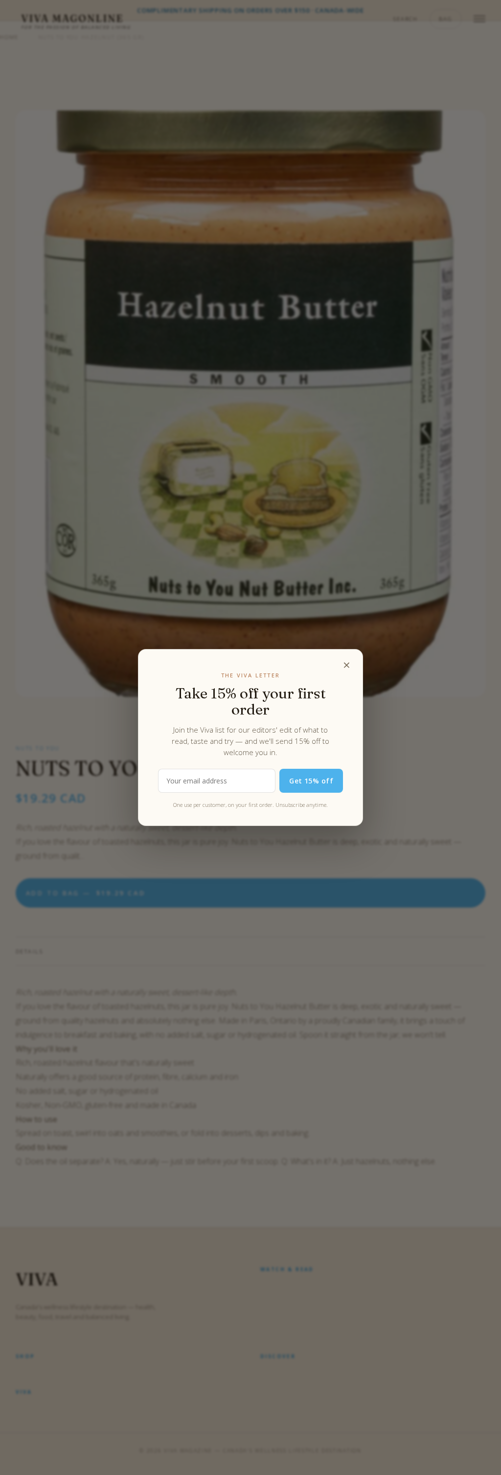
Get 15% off (311, 780)
